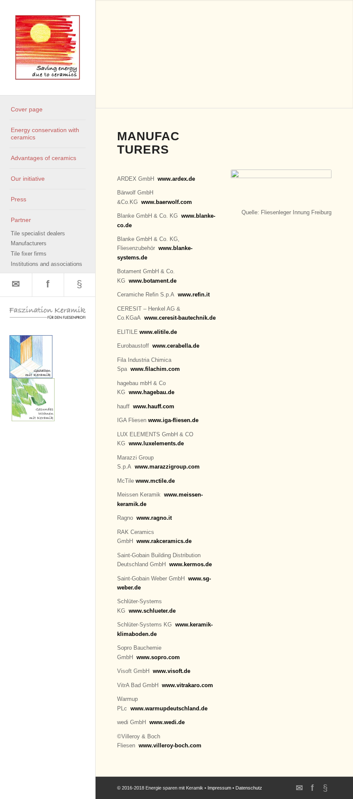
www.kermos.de (190, 564)
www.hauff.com (153, 406)
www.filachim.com (155, 369)
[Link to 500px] (80, 284)
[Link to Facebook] (48, 284)
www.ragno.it (154, 518)
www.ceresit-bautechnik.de (180, 318)
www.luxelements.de (156, 443)
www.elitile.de (158, 332)
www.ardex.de (176, 179)
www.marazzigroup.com (167, 466)
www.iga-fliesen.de (173, 420)
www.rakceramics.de (164, 541)
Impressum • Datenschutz (234, 787)
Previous (103, 45)
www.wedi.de (167, 722)
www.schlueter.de (152, 611)
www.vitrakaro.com (187, 685)
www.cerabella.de (175, 345)
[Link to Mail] (16, 284)
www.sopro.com (158, 657)
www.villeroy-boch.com (170, 745)
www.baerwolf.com (166, 202)
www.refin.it (194, 294)
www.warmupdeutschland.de (168, 708)
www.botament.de (152, 281)
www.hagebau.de (151, 392)
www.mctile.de (155, 481)
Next (345, 45)
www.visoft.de (171, 671)
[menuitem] (47, 109)
